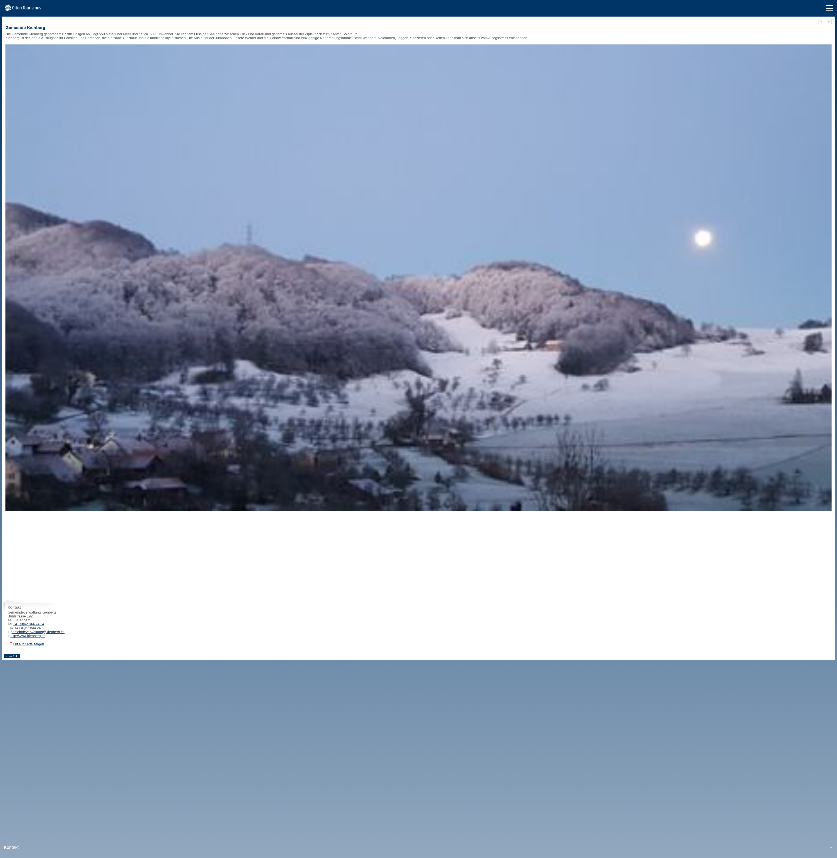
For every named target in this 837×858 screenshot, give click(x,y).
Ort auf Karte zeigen (28, 644)
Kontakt (11, 847)
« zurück (12, 656)
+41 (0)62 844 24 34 (28, 624)
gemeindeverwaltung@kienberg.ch (37, 632)
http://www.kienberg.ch (27, 636)
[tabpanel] (418, 277)
